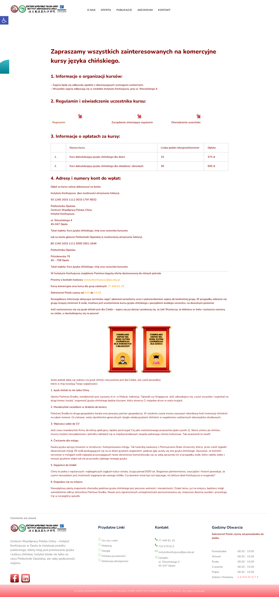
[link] (4, 20)
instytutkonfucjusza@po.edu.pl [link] (102, 280)
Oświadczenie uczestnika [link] (186, 122)
